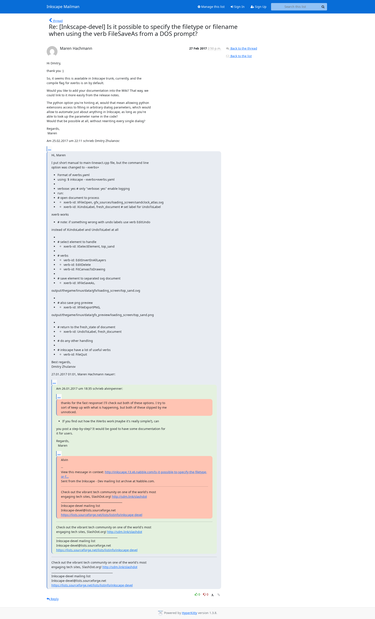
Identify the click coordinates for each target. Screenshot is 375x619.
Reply (54, 599)
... (49, 148)
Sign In (239, 7)
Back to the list (241, 56)
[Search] (323, 6)
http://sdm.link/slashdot (129, 496)
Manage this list (212, 7)
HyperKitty (189, 613)
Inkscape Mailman (63, 6)
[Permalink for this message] (218, 595)
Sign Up (260, 7)
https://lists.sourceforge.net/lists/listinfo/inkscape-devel (101, 515)
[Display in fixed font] (212, 595)
